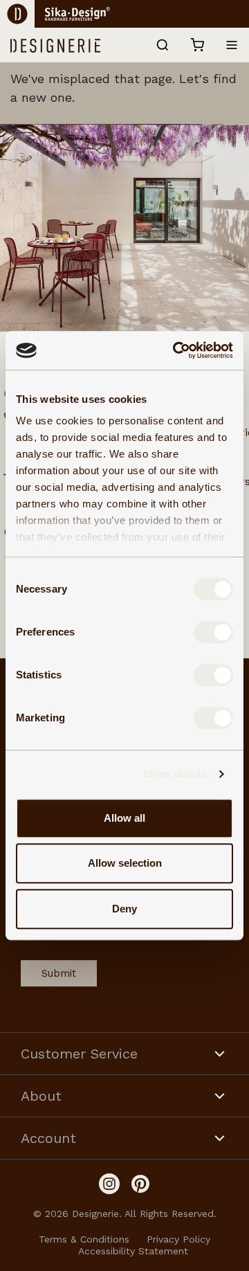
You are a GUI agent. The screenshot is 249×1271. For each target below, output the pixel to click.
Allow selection (125, 863)
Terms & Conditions (84, 1239)
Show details (174, 773)
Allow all (124, 818)
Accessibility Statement (133, 1250)
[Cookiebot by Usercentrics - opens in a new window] (175, 350)
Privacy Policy (178, 1239)
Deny (124, 908)
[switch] (213, 632)
